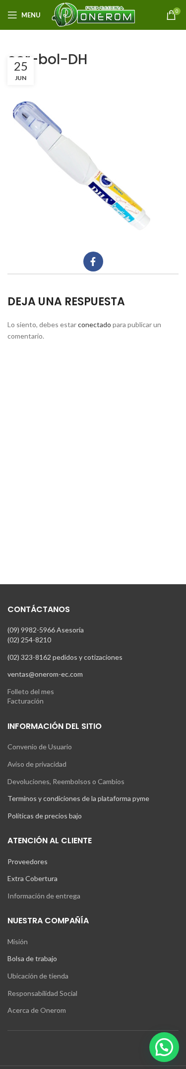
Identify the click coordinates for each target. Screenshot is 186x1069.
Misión (17, 941)
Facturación (25, 701)
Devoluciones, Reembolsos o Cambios (65, 781)
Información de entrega (43, 895)
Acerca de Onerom (36, 1010)
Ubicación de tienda (37, 976)
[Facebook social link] (93, 261)
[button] (164, 1047)
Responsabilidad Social (42, 993)
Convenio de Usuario (39, 746)
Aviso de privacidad (36, 764)
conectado (94, 324)
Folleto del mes (30, 691)
